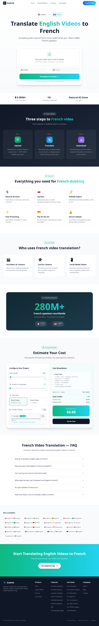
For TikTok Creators (73, 607)
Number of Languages (19, 384)
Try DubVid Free (48, 566)
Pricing (53, 3)
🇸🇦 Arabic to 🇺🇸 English (54, 531)
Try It (32, 3)
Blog (84, 590)
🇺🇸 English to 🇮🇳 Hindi (32, 518)
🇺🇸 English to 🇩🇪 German (32, 523)
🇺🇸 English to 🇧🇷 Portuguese (72, 518)
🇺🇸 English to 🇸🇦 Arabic (12, 523)
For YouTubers (71, 586)
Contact (85, 593)
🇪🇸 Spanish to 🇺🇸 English (13, 531)
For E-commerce (72, 600)
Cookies (93, 620)
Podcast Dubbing (56, 603)
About (85, 586)
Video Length (13, 373)
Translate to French (48, 76)
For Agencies (71, 597)
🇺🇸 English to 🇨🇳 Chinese (32, 527)
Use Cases (62, 3)
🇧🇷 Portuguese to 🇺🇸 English (34, 531)
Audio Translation (56, 597)
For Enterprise (71, 610)
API (52, 607)
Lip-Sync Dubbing (57, 593)
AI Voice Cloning (56, 590)
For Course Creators (73, 590)
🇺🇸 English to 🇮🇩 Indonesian (53, 527)
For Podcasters (71, 593)
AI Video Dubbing (56, 586)
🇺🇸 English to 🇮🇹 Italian (12, 527)
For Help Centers (72, 603)
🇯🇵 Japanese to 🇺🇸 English (13, 536)
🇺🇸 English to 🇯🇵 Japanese (52, 523)
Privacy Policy (71, 620)
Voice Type (15, 395)
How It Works (42, 3)
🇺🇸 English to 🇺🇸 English (12, 518)
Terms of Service (83, 620)
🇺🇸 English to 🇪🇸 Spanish (51, 518)
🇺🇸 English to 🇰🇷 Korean (73, 523)
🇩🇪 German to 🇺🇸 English (75, 531)
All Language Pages (57, 610)
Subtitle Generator (57, 600)
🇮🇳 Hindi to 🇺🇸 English (73, 527)
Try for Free (89, 3)
